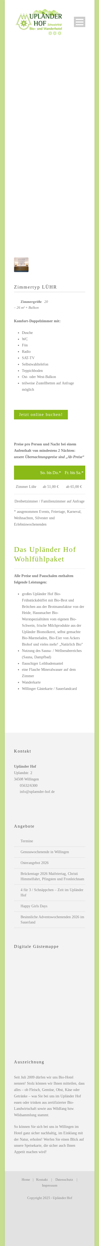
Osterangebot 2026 (35, 863)
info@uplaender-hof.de (37, 792)
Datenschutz (64, 1179)
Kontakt (42, 1179)
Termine (27, 841)
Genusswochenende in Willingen (45, 852)
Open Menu (79, 22)
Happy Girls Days (34, 906)
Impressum (49, 1185)
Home (26, 1179)
